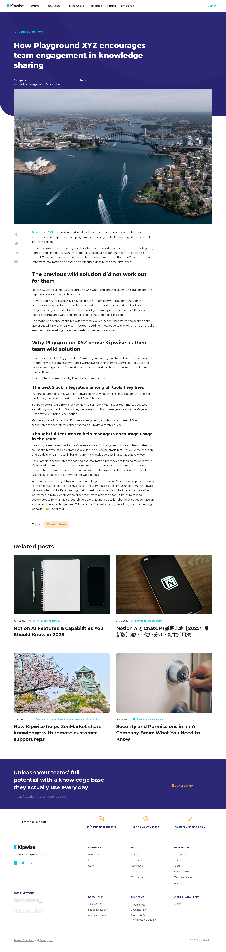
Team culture (56, 524)
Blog (177, 865)
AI (30, 621)
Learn (177, 860)
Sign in (212, 5)
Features (136, 854)
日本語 (177, 903)
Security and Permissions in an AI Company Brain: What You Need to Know (158, 733)
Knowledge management (29, 84)
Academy (179, 883)
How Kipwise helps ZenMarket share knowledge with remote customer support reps (58, 733)
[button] (36, 6)
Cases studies (182, 871)
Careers (92, 860)
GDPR (92, 865)
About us (93, 854)
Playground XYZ (42, 232)
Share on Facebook (16, 236)
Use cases (137, 865)
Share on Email (16, 263)
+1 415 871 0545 (97, 915)
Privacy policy (47, 940)
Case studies (52, 84)
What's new (138, 877)
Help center (95, 903)
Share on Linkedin (16, 254)
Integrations (76, 5)
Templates (95, 5)
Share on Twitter (16, 245)
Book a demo (182, 785)
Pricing (111, 5)
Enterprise (127, 5)
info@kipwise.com (98, 909)
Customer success (46, 719)
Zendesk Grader (183, 877)
